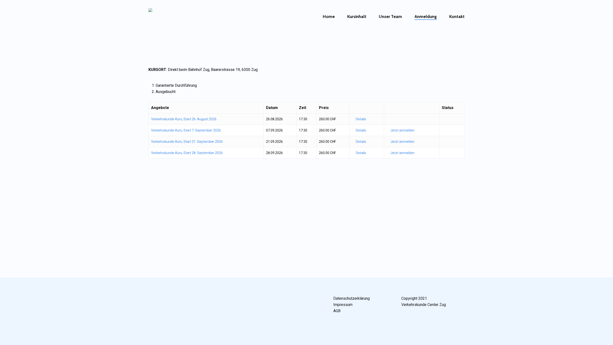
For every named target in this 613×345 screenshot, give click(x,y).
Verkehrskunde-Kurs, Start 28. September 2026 (187, 153)
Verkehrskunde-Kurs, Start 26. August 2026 (183, 119)
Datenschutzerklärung (351, 298)
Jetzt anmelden (402, 130)
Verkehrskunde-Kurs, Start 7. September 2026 (186, 130)
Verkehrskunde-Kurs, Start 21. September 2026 (187, 142)
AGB (337, 311)
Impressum (342, 304)
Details (361, 119)
